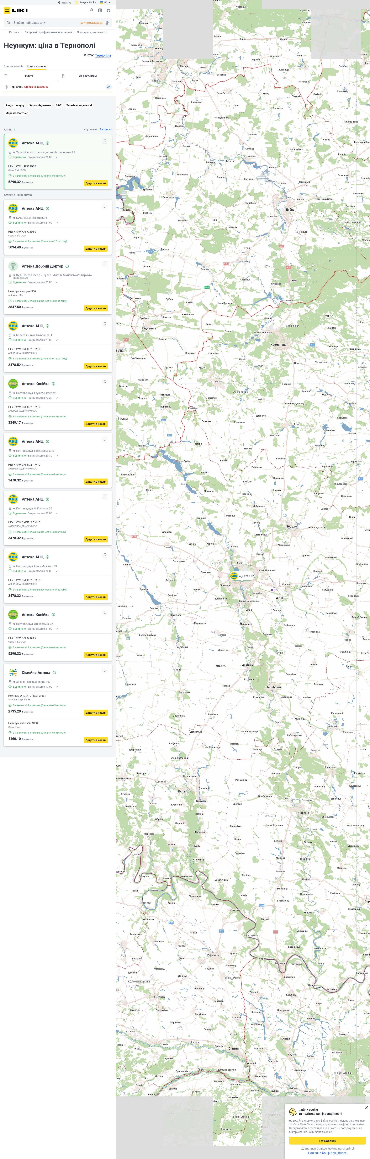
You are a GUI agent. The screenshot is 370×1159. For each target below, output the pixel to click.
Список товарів (100, 10)
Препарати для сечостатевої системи (101, 32)
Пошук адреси (6, 87)
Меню (7, 10)
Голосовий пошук (107, 22)
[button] (242, 581)
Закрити (366, 1107)
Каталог (14, 32)
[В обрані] (105, 141)
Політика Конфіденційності (327, 1153)
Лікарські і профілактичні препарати (48, 32)
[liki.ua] (20, 10)
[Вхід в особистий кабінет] (91, 10)
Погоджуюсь (327, 1140)
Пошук (8, 22)
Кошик (108, 10)
